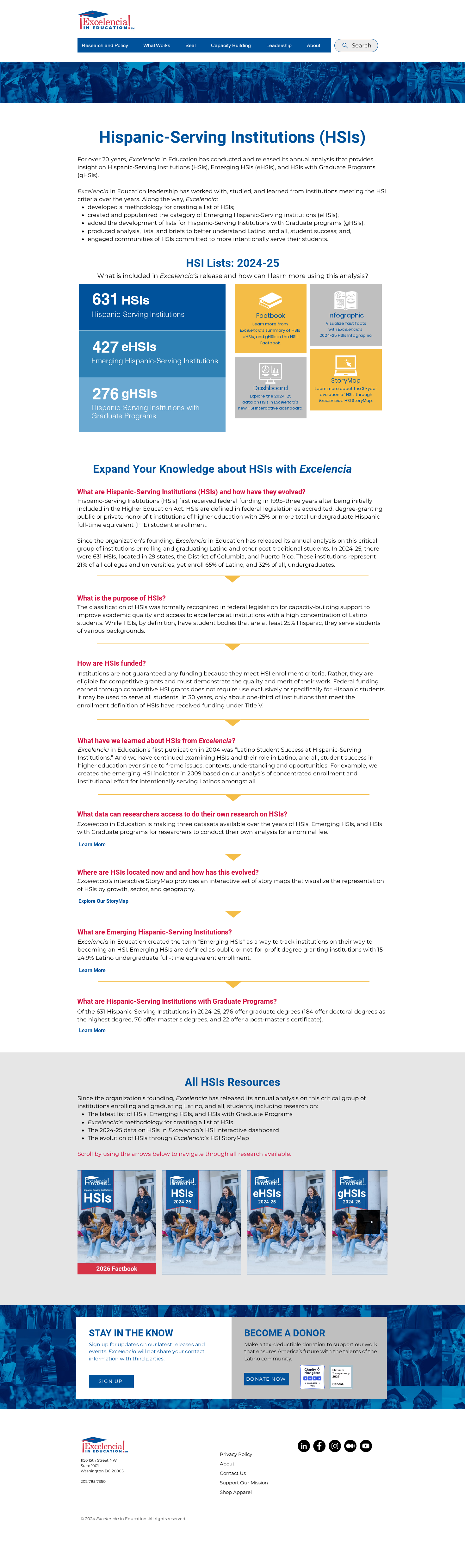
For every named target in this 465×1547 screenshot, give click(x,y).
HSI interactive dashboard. (275, 408)
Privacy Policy (236, 1454)
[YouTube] (366, 1446)
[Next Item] (368, 1222)
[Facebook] (319, 1446)
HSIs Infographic (355, 335)
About (227, 1464)
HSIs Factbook (279, 340)
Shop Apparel (236, 1492)
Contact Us (233, 1473)
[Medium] (350, 1446)
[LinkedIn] (304, 1446)
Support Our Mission (240, 1483)
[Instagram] (335, 1446)
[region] (152, 307)
